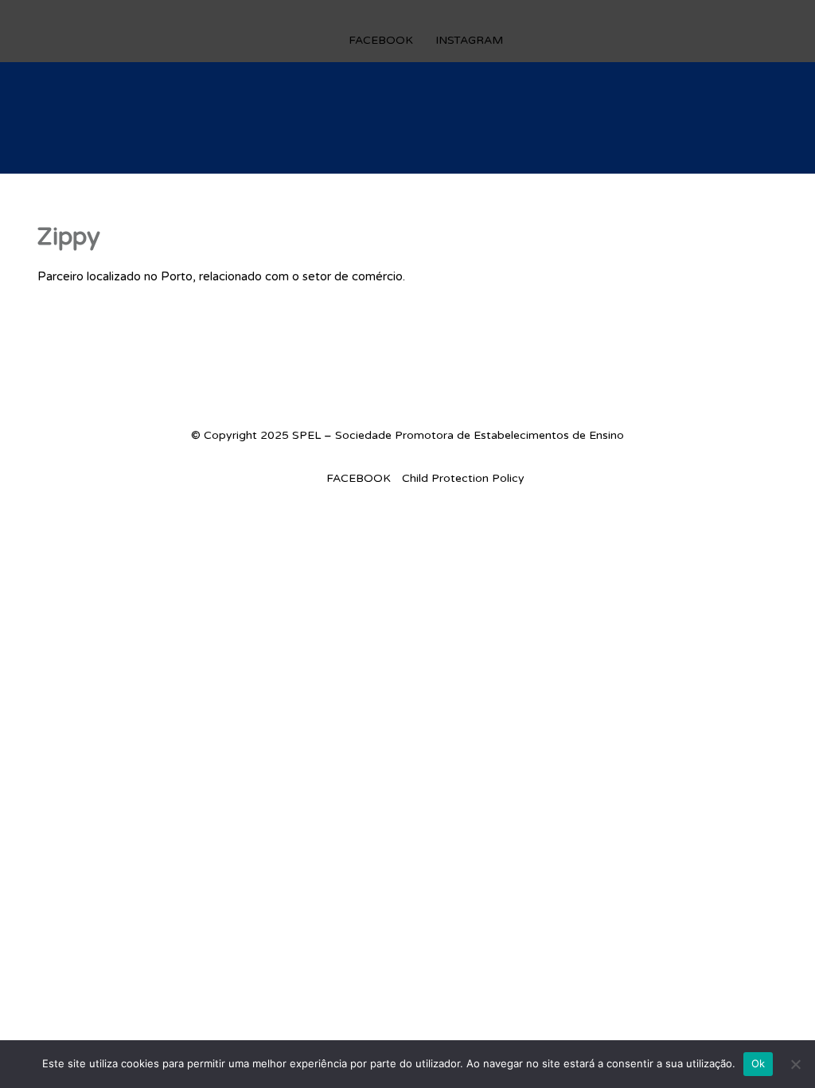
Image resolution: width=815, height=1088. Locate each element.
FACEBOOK (381, 40)
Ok (758, 1063)
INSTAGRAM (469, 40)
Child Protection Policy (463, 478)
